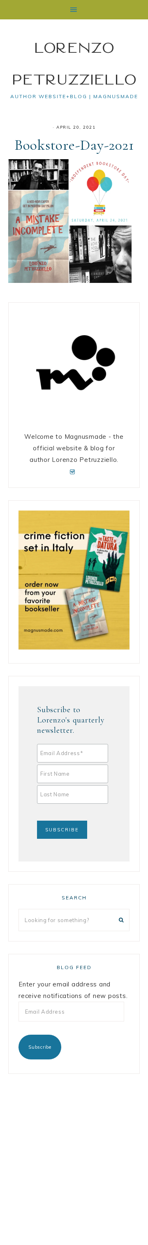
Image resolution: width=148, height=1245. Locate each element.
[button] (74, 9)
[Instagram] (74, 471)
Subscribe (39, 1047)
